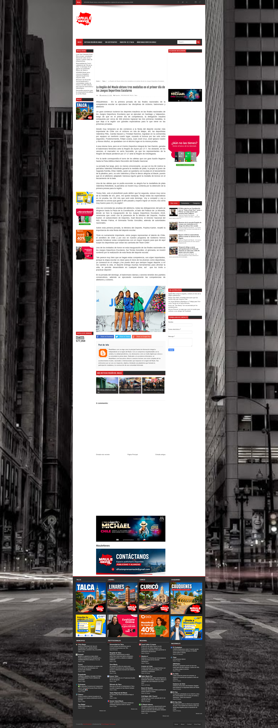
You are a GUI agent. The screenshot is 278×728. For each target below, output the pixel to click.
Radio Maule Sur (146, 676)
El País (175, 692)
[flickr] (187, 2)
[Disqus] (130, 486)
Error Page (197, 724)
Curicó (80, 664)
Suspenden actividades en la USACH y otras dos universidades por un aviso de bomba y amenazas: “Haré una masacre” (186, 695)
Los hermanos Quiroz (179, 659)
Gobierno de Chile (179, 684)
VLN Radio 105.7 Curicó (149, 696)
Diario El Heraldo (147, 688)
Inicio (79, 42)
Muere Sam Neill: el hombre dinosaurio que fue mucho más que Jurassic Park (183, 298)
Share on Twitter (125, 336)
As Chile (176, 674)
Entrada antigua (160, 454)
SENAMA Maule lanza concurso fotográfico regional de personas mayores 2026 (83, 75)
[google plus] (200, 2)
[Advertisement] (162, 23)
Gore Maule (113, 664)
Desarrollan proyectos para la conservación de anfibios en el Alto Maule (84, 92)
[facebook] (178, 2)
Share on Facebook (107, 336)
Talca (135, 95)
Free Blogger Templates (108, 724)
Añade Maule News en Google (146, 42)
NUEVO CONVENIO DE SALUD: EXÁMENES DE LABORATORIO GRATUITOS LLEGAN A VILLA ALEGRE (89, 647)
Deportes (117, 95)
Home (176, 724)
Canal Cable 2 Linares (148, 644)
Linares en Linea (146, 666)
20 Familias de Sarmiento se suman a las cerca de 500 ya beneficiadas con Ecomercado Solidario (90, 668)
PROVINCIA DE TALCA (127, 95)
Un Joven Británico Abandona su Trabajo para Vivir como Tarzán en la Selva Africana (184, 302)
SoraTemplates (87, 724)
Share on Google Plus (143, 336)
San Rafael (81, 704)
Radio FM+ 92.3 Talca (127, 42)
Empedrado (82, 674)
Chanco (80, 694)
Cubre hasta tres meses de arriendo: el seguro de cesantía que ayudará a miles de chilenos (185, 677)
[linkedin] (196, 2)
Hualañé (81, 654)
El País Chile (177, 702)
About (182, 724)
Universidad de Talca (117, 644)
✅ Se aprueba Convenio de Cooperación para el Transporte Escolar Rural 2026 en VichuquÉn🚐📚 (90, 688)
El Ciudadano (177, 647)
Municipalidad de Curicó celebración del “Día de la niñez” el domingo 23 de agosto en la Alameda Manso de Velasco (84, 67)
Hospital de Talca (115, 653)
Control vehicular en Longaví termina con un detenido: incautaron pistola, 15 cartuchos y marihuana (153, 669)
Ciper (174, 657)
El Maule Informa (147, 704)
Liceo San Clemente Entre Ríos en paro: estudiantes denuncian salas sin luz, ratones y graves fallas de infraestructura (84, 58)
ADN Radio (176, 664)
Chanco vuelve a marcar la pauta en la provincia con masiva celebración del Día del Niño (90, 698)
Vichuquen (81, 684)
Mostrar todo (102, 710)
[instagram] (191, 2)
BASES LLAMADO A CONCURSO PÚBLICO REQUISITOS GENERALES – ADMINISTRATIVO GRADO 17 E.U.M (90, 658)
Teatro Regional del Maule (118, 693)
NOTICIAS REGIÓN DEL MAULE (93, 42)
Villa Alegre (82, 644)
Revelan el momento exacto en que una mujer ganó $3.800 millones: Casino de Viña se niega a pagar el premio (186, 667)
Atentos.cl (144, 656)
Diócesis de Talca (115, 684)
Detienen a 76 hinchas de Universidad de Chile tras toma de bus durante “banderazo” (153, 659)
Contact (189, 724)
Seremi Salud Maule (116, 701)
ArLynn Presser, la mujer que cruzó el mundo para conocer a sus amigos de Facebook (184, 310)
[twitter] (182, 2)
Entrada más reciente (103, 454)
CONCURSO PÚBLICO (85, 706)
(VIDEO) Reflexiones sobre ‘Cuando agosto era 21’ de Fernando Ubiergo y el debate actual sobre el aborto (186, 650)
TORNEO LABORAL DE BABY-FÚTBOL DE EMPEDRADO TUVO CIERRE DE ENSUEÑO (89, 678)
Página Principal (132, 454)
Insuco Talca (114, 676)
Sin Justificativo (111, 42)
